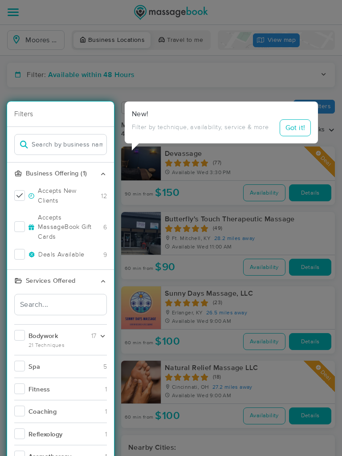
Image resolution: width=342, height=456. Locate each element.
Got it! (295, 127)
